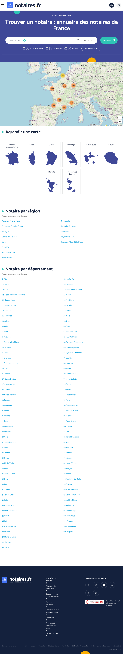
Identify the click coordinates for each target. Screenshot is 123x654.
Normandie (65, 221)
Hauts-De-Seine (72, 489)
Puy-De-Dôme (71, 337)
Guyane (70, 521)
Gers (6, 447)
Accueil (54, 15)
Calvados (7, 347)
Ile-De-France (7, 257)
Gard (6, 437)
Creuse (7, 400)
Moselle (69, 305)
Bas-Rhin (69, 358)
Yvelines (69, 415)
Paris (68, 400)
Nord (68, 315)
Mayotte (70, 531)
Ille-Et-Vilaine (9, 463)
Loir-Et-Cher (8, 494)
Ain (5, 279)
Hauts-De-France (8, 252)
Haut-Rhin (70, 363)
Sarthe (68, 384)
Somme (69, 426)
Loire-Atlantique (10, 510)
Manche (7, 542)
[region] (61, 48)
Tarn (67, 431)
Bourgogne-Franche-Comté (12, 226)
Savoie (68, 389)
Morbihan (70, 300)
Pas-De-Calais (71, 331)
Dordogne (8, 405)
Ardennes (8, 315)
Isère (6, 479)
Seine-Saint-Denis (73, 494)
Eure (6, 421)
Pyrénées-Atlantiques (74, 342)
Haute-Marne (71, 279)
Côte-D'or (8, 389)
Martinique (71, 516)
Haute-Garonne (10, 442)
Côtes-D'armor (10, 394)
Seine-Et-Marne (72, 410)
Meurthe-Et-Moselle (74, 289)
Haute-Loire (9, 505)
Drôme (7, 415)
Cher (6, 368)
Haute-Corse (10, 384)
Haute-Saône (71, 373)
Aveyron (7, 337)
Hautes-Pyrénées (73, 347)
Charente (7, 358)
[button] (2, 5)
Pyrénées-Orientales (74, 352)
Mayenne (69, 284)
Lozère (7, 531)
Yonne (68, 473)
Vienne (68, 458)
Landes (7, 489)
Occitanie (64, 231)
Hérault (7, 458)
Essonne (69, 484)
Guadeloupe (71, 510)
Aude (6, 331)
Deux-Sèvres (71, 421)
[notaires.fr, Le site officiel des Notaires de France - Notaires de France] (20, 580)
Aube (6, 326)
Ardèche (7, 310)
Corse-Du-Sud (10, 379)
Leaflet (108, 125)
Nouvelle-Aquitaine (68, 226)
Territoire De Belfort (74, 479)
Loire (6, 500)
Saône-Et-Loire (71, 379)
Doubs (6, 410)
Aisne (6, 284)
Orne (68, 326)
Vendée (69, 452)
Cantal (6, 352)
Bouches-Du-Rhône (11, 342)
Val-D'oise (70, 505)
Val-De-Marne (71, 500)
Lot (5, 521)
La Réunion (71, 526)
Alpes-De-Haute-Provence (14, 294)
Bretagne (5, 231)
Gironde (7, 452)
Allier (6, 289)
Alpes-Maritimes (10, 305)
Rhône (68, 368)
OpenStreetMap (114, 125)
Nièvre (68, 310)
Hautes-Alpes (9, 300)
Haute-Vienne (71, 463)
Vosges (69, 468)
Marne (6, 547)
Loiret (6, 516)
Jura (5, 484)
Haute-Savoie (71, 394)
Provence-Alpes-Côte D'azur (72, 242)
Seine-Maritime (72, 405)
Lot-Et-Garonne (10, 526)
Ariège (6, 321)
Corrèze (7, 373)
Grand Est (5, 247)
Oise (68, 321)
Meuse (68, 294)
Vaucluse (69, 447)
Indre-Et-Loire (9, 473)
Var (67, 442)
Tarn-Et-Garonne (72, 437)
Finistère (7, 431)
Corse (4, 242)
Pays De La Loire (67, 236)
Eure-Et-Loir (9, 426)
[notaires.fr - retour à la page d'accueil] (24, 5)
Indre (6, 468)
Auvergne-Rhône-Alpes (11, 221)
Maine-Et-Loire (10, 537)
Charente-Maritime (11, 363)
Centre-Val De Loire (9, 236)
